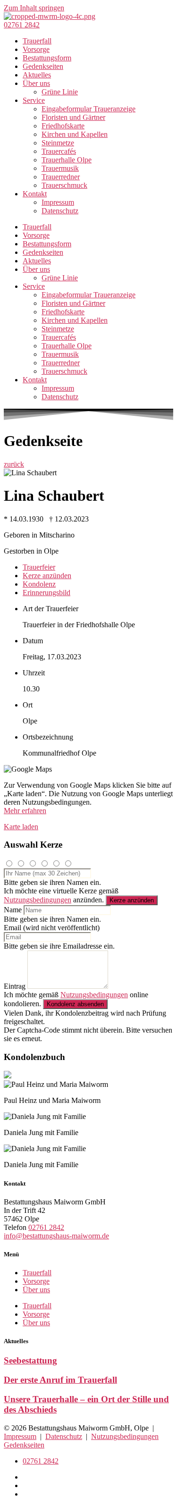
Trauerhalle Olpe (67, 160)
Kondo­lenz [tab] (39, 584)
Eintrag (14, 986)
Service (34, 100)
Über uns (36, 83)
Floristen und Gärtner (73, 117)
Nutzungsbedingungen (37, 900)
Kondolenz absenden (75, 1004)
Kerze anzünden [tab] (47, 576)
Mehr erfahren (25, 811)
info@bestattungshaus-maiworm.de (56, 1236)
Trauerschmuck (64, 185)
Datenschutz (60, 211)
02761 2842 (46, 1227)
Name (13, 910)
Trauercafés (59, 151)
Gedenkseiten (43, 66)
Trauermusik (60, 168)
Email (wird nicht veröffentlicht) (52, 928)
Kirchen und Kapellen (75, 134)
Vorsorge (36, 49)
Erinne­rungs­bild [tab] (46, 593)
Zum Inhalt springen (34, 8)
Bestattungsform (47, 58)
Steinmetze (58, 143)
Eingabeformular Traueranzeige (88, 109)
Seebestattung (30, 1360)
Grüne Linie (60, 92)
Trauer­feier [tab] (39, 567)
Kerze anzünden (132, 900)
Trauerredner (61, 177)
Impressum (58, 202)
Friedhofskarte (63, 126)
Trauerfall (37, 41)
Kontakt (35, 194)
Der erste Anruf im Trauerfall (60, 1380)
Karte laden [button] (21, 827)
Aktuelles (37, 75)
